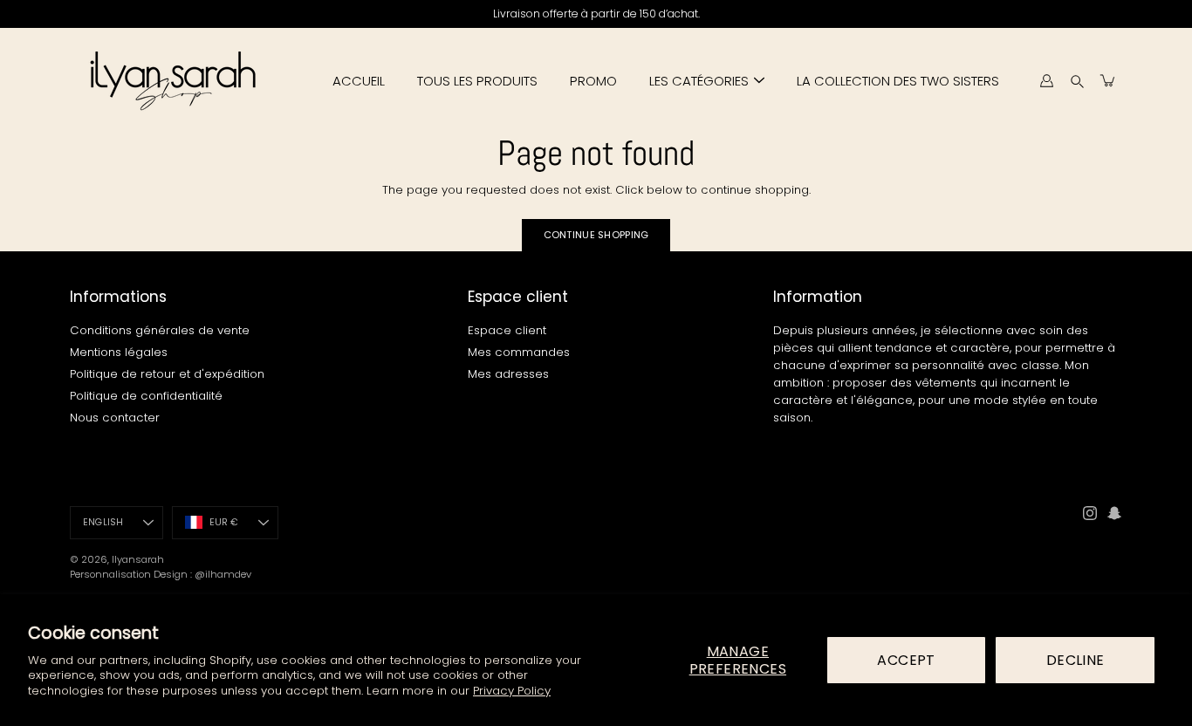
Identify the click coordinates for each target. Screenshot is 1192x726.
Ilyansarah (138, 559)
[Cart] (1108, 80)
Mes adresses (508, 374)
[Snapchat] (1114, 513)
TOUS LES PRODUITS (477, 81)
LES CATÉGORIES (699, 81)
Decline (1075, 660)
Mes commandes (519, 352)
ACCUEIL (358, 81)
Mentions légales (119, 352)
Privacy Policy (512, 690)
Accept (906, 660)
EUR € (224, 522)
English (103, 522)
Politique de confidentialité (146, 395)
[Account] (1046, 80)
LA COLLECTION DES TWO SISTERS (898, 81)
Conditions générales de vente (160, 330)
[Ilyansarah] (172, 80)
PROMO (593, 81)
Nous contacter (115, 417)
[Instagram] (1090, 513)
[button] (1077, 81)
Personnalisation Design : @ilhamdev (160, 574)
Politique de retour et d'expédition (167, 374)
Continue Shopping (596, 235)
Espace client (507, 330)
